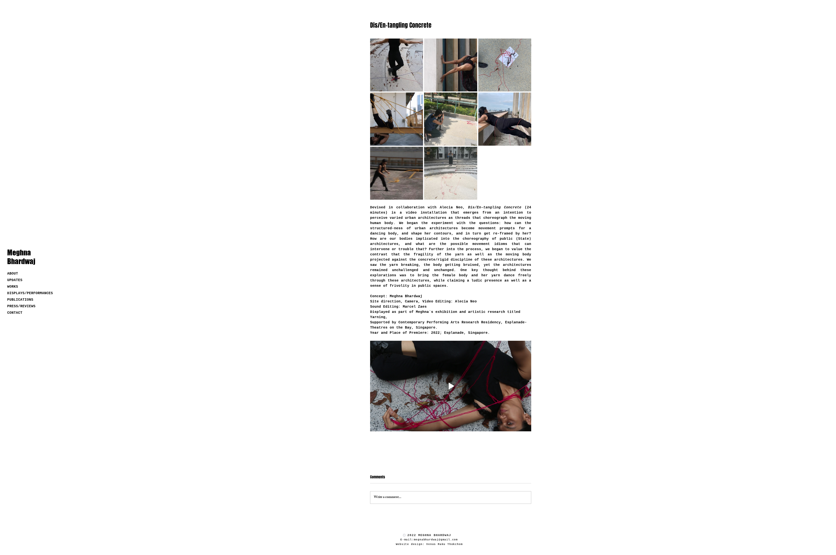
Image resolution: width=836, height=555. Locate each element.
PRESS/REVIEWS (21, 306)
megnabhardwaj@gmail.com (436, 539)
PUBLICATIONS (20, 300)
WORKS (12, 287)
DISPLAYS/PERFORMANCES (22, 293)
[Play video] (450, 386)
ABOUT (12, 274)
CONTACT (14, 313)
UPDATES (14, 280)
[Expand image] (396, 65)
